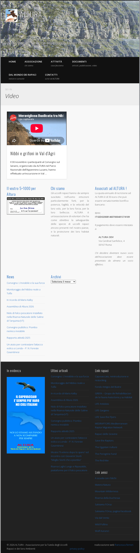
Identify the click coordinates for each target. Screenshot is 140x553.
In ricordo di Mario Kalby (20, 300)
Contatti (52, 76)
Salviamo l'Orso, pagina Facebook (113, 511)
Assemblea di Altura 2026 (20, 306)
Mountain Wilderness (106, 491)
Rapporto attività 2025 (18, 337)
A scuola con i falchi (105, 478)
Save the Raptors (104, 440)
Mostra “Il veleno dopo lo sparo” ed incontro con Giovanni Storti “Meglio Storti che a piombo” (70, 456)
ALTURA (31, 14)
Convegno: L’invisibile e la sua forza (26, 283)
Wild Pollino (101, 524)
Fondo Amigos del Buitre (108, 386)
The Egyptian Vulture (106, 447)
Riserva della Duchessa (107, 497)
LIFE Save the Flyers (105, 417)
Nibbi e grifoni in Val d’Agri (32, 153)
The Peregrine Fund (105, 453)
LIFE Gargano (102, 410)
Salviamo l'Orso (103, 504)
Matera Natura (102, 484)
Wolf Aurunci (102, 531)
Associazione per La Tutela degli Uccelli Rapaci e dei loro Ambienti (55, 42)
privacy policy (77, 548)
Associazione (33, 63)
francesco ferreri (124, 544)
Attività (57, 63)
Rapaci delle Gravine (106, 434)
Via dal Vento (102, 517)
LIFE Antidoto (102, 403)
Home (12, 61)
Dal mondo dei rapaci (22, 76)
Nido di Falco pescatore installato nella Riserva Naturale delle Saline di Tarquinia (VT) (25, 316)
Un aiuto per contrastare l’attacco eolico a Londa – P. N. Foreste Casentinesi (25, 348)
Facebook (124, 43)
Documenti (84, 63)
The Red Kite (102, 460)
